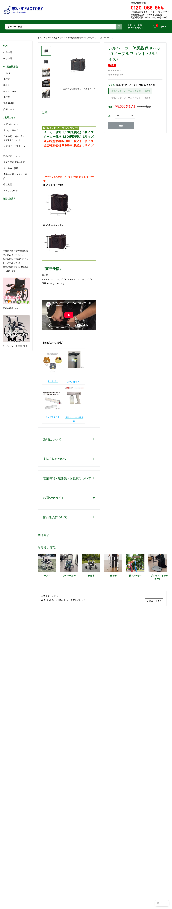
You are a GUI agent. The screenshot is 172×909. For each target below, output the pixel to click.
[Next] (166, 565)
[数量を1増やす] (132, 115)
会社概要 (7, 184)
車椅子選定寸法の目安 (14, 162)
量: (109, 115)
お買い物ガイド (10, 124)
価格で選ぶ (8, 58)
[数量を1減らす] (118, 115)
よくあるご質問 (10, 168)
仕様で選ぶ (8, 52)
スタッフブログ (10, 190)
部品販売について (12, 156)
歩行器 (6, 97)
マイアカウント (136, 28)
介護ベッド (8, 109)
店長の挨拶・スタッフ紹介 (15, 176)
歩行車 (6, 79)
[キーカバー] (53, 352)
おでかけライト (74, 382)
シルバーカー (9, 73)
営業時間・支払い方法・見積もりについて (15, 138)
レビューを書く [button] (154, 600)
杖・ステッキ (9, 91)
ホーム (40, 37)
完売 (121, 125)
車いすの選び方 (10, 130)
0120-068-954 (147, 7)
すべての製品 (51, 37)
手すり (6, 85)
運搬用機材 (8, 103)
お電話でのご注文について (15, 148)
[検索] (119, 26)
